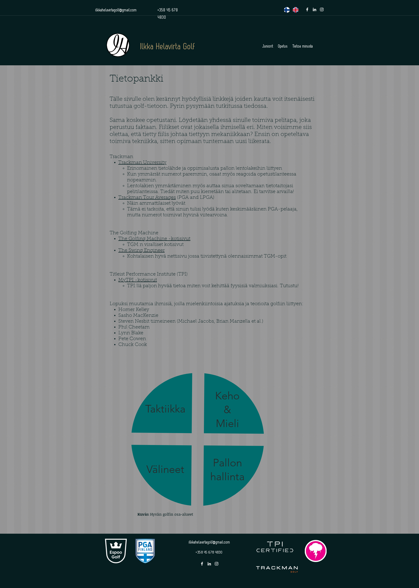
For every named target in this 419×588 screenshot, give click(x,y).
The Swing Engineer (141, 250)
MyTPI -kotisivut (137, 280)
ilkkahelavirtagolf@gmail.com (116, 10)
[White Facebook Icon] (307, 9)
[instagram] (321, 9)
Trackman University (142, 162)
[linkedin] (314, 9)
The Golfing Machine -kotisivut (154, 238)
